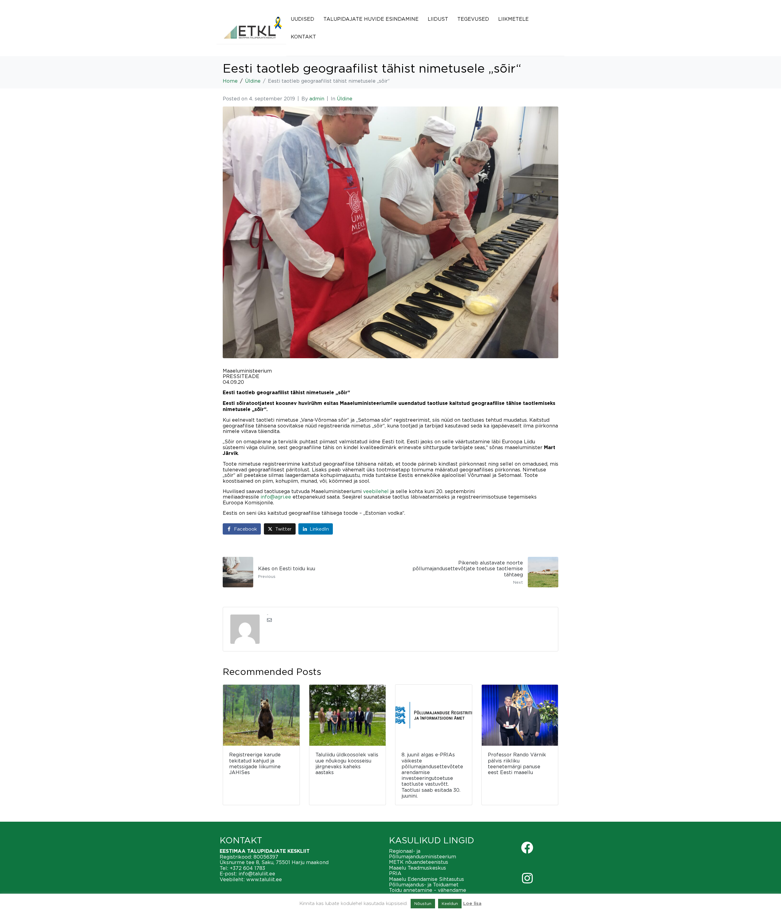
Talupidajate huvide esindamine (371, 19)
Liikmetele (513, 19)
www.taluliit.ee (264, 879)
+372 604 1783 (247, 868)
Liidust (438, 19)
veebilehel (376, 491)
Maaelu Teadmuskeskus (417, 868)
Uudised (302, 19)
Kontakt (303, 36)
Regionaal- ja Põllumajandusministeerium (422, 853)
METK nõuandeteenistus (418, 862)
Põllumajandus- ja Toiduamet (424, 884)
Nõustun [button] (422, 903)
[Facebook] (527, 847)
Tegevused (473, 19)
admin (316, 98)
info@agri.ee (276, 496)
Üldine (344, 98)
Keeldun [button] (450, 903)
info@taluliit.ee (257, 873)
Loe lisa (472, 903)
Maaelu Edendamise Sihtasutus (426, 879)
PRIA (395, 873)
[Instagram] (527, 878)
